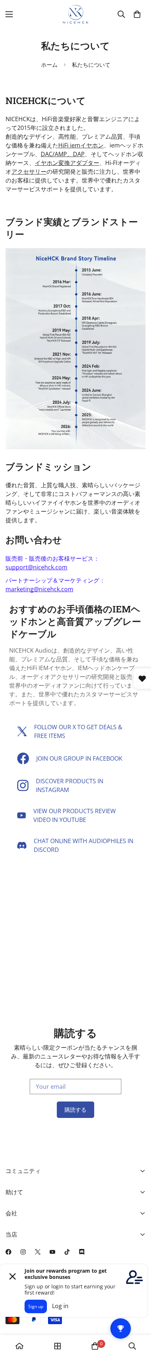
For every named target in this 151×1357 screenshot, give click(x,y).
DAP (79, 154)
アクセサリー (29, 172)
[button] (137, 14)
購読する (75, 1109)
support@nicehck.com (36, 567)
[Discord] (82, 1252)
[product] (19, 1346)
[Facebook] (8, 1252)
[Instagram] (23, 1252)
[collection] (57, 1346)
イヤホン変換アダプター (67, 163)
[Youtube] (52, 1252)
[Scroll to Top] (137, 1318)
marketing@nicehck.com (39, 589)
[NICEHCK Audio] (75, 14)
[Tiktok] (67, 1252)
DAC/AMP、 (57, 154)
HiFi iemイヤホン (81, 145)
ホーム (49, 64)
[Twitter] (38, 1252)
